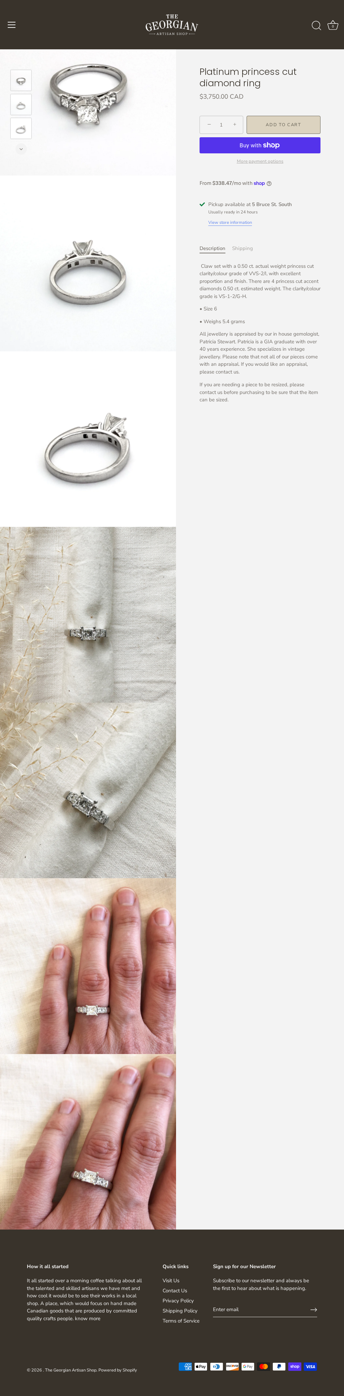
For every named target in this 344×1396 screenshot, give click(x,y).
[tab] (216, 248)
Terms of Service (181, 1320)
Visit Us (171, 1280)
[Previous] (21, 60)
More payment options (260, 161)
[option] (21, 81)
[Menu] (11, 24)
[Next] (21, 149)
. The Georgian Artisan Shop (69, 1370)
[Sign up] (313, 1309)
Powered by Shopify (117, 1370)
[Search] (316, 25)
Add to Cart (283, 125)
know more (87, 1318)
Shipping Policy (180, 1310)
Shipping (242, 248)
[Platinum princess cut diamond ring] (21, 80)
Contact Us (175, 1290)
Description (212, 248)
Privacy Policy (178, 1300)
